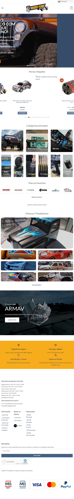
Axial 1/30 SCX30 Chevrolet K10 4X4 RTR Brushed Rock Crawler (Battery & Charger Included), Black (38, 102)
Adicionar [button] (13, 113)
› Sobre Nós (4, 415)
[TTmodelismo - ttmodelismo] (37, 8)
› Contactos (17, 417)
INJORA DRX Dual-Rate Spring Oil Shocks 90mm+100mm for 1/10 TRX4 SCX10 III (62, 102)
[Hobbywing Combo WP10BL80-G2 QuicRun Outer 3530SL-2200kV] (13, 87)
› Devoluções (17, 420)
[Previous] (3, 40)
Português (63, 1)
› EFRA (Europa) (30, 430)
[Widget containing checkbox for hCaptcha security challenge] (15, 461)
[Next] (70, 40)
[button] (2, 8)
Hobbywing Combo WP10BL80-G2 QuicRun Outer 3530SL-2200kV (13, 101)
